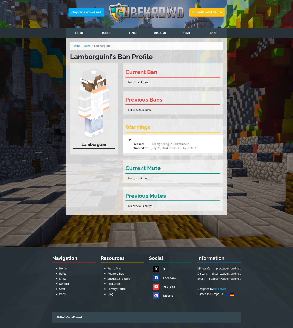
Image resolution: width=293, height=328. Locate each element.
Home (79, 33)
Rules (106, 33)
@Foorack (220, 289)
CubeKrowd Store (207, 12)
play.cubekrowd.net (86, 12)
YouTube (169, 287)
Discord (160, 33)
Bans (213, 33)
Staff (187, 33)
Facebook (169, 278)
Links (133, 33)
